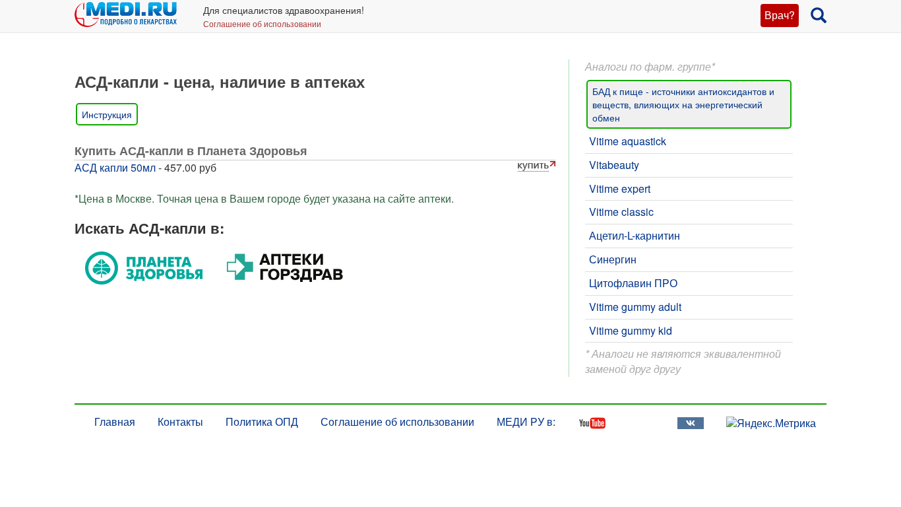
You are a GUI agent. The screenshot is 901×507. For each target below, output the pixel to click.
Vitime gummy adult (635, 306)
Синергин (613, 259)
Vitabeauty (614, 164)
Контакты (180, 421)
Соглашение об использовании (262, 23)
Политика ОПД (262, 421)
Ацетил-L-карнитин (634, 235)
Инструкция (107, 114)
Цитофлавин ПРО (633, 282)
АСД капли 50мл (115, 167)
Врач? (779, 14)
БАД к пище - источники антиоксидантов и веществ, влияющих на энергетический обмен (683, 104)
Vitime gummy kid (630, 330)
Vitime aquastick (627, 141)
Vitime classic (621, 211)
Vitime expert (619, 188)
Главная (114, 421)
